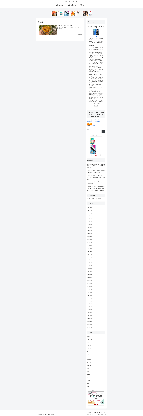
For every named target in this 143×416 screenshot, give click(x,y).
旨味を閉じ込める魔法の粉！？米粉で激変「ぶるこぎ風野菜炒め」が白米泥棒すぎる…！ (96, 166)
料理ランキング (96, 125)
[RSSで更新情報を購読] (97, 105)
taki (96, 36)
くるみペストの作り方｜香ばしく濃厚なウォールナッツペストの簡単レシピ (96, 171)
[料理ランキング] (90, 125)
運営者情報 (89, 412)
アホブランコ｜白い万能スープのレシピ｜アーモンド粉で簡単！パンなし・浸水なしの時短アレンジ (96, 177)
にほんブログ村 (95, 120)
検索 (88, 129)
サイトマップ (103, 412)
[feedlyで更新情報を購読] (96, 105)
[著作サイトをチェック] (94, 105)
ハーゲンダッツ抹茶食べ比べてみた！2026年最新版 (95, 182)
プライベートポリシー (96, 412)
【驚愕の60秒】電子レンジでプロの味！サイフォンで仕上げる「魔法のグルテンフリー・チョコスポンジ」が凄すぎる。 (96, 188)
